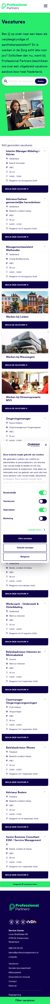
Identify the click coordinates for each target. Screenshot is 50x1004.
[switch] (43, 501)
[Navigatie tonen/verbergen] (45, 6)
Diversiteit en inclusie (19, 977)
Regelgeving (15, 994)
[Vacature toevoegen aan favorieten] (44, 150)
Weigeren (25, 556)
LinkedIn (13, 957)
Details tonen (34, 530)
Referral (13, 985)
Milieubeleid (15, 972)
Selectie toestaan (25, 547)
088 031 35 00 (16, 948)
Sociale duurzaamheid (20, 968)
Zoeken (41, 81)
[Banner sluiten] (46, 445)
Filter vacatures (25, 1000)
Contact (13, 981)
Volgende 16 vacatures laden (25, 884)
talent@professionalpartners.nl (23, 952)
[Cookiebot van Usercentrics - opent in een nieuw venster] (29, 445)
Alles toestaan (25, 538)
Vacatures (13, 963)
